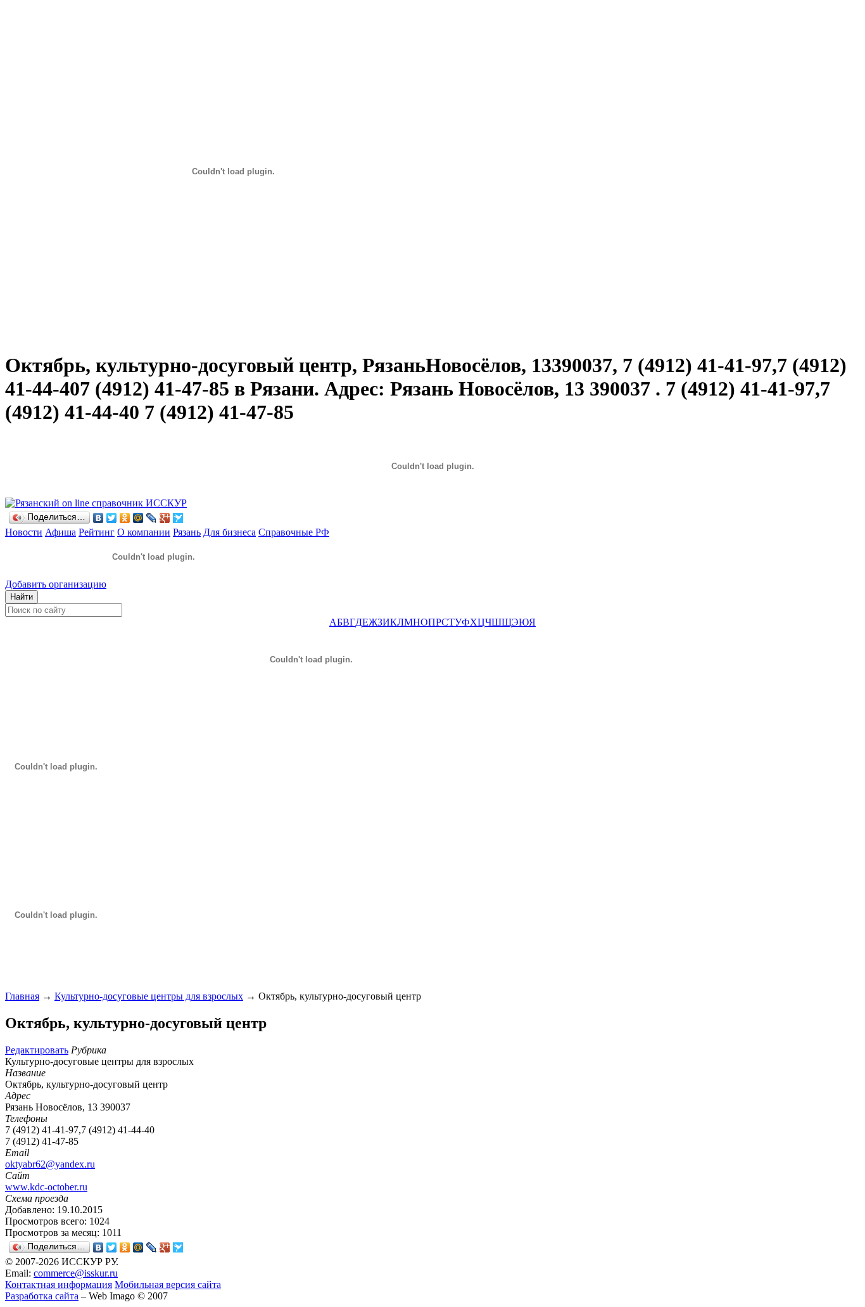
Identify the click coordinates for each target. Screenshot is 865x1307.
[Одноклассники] (125, 518)
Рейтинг (97, 532)
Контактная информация (58, 1284)
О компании (143, 532)
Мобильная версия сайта (168, 1284)
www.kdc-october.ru (46, 1186)
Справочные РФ (293, 532)
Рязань (187, 532)
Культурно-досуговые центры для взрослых (148, 996)
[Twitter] (111, 518)
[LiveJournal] (151, 518)
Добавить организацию (55, 584)
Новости (23, 532)
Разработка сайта (42, 1296)
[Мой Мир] (138, 518)
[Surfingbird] (178, 518)
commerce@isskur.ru (76, 1273)
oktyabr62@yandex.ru (50, 1164)
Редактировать (36, 1050)
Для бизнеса (229, 532)
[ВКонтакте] (98, 518)
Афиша (60, 532)
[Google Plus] (165, 518)
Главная (22, 996)
